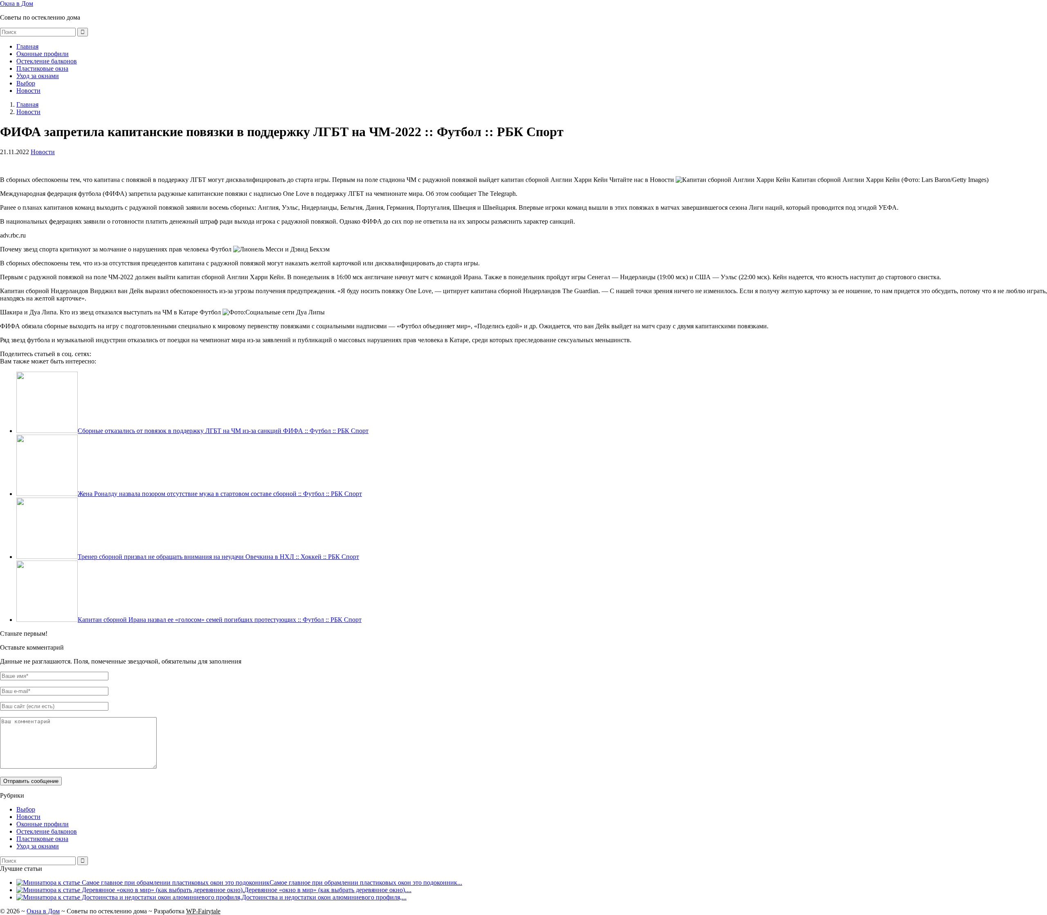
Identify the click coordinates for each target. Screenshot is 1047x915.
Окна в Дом (16, 3)
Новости (28, 90)
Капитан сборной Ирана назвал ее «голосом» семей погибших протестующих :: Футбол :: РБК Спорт (220, 619)
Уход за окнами (37, 75)
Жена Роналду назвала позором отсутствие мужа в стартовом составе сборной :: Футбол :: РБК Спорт (220, 493)
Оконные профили (42, 53)
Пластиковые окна (42, 68)
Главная (27, 46)
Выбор (25, 83)
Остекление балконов (46, 61)
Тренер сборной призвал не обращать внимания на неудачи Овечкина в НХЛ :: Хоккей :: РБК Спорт (218, 556)
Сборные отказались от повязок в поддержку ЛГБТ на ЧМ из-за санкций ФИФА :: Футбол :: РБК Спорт (223, 430)
